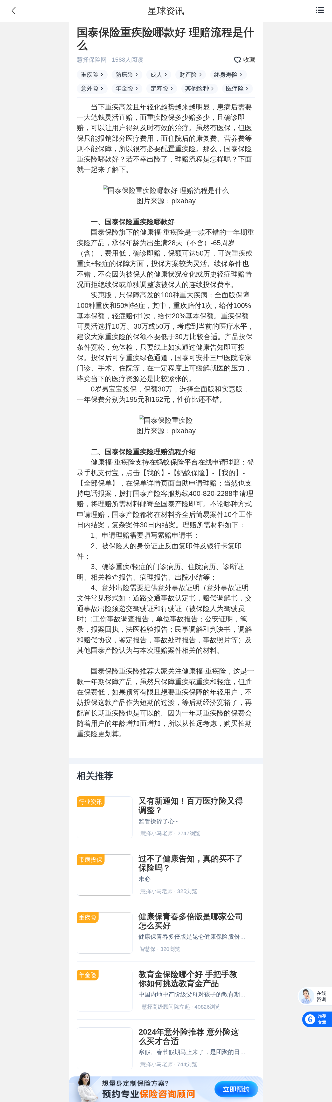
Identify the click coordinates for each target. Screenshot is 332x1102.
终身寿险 (226, 74)
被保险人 (116, 546)
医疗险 (235, 88)
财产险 (188, 74)
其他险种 (197, 88)
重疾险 (90, 74)
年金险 (124, 88)
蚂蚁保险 (170, 462)
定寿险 (159, 88)
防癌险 (124, 74)
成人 (156, 74)
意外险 (90, 88)
